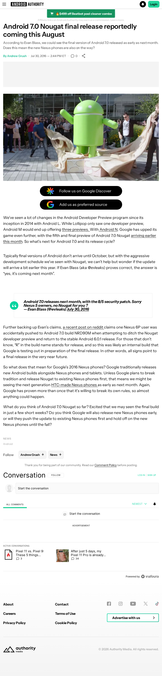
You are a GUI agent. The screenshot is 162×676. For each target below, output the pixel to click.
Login (154, 4)
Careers (9, 613)
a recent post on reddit (83, 327)
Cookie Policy (66, 623)
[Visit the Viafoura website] (150, 576)
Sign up (151, 475)
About (8, 604)
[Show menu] (4, 4)
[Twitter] (146, 604)
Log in (141, 475)
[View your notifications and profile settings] (154, 504)
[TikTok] (157, 604)
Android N (108, 229)
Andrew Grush (17, 56)
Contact (62, 604)
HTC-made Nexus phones (74, 385)
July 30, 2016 (78, 309)
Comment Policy (105, 465)
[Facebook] (109, 604)
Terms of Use (65, 613)
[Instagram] (121, 604)
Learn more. (117, 20)
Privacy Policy (14, 623)
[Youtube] (133, 604)
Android (8, 443)
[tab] (15, 504)
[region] (81, 526)
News (7, 438)
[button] (81, 4)
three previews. (76, 229)
